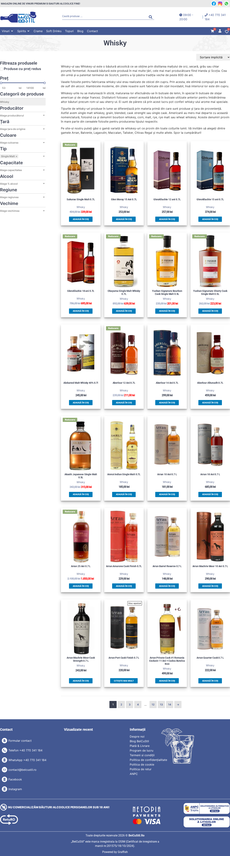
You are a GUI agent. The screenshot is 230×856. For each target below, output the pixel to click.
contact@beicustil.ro (22, 769)
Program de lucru (141, 750)
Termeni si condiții (142, 755)
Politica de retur (140, 769)
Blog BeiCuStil (139, 741)
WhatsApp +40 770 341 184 (27, 760)
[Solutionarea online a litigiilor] (206, 822)
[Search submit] (151, 17)
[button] (7, 31)
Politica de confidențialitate (148, 760)
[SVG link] (18, 17)
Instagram (15, 789)
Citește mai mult (124, 681)
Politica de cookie (142, 764)
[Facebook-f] (4, 779)
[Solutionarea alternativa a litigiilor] (206, 808)
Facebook (15, 779)
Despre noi (137, 736)
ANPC (134, 774)
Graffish (123, 852)
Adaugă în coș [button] (81, 219)
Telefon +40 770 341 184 (25, 750)
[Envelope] (4, 769)
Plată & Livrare (140, 746)
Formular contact (20, 740)
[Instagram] (4, 789)
